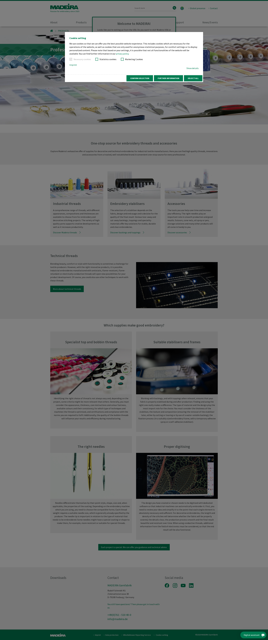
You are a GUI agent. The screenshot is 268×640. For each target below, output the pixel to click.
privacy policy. (122, 53)
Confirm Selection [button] (139, 78)
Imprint (73, 64)
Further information (168, 78)
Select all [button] (193, 78)
